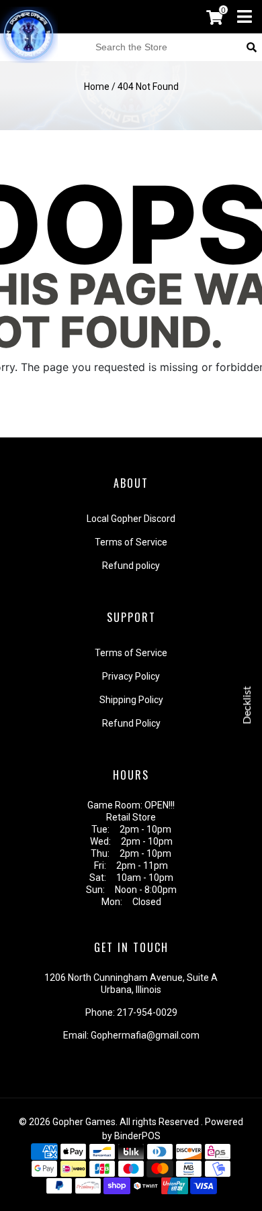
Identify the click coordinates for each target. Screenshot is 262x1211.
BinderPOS (137, 1135)
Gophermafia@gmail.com (145, 1035)
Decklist (247, 705)
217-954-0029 (147, 1012)
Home (97, 86)
